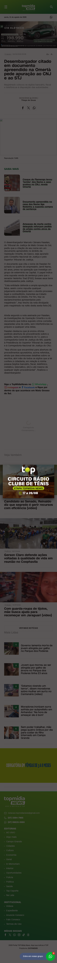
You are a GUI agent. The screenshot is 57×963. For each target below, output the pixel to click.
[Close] (54, 464)
